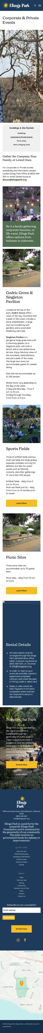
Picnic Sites (21, 141)
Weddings (22, 133)
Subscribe (9, 917)
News (22, 891)
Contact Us (21, 896)
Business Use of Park (21, 888)
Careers (21, 893)
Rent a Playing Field (21, 145)
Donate (21, 865)
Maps (21, 877)
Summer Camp (22, 859)
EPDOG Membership (21, 854)
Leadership (21, 885)
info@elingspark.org (21, 666)
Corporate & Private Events (21, 137)
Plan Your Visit (21, 851)
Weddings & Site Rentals (21, 857)
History (21, 883)
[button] (39, 5)
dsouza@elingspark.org (14, 179)
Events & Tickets (21, 862)
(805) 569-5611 (21, 816)
